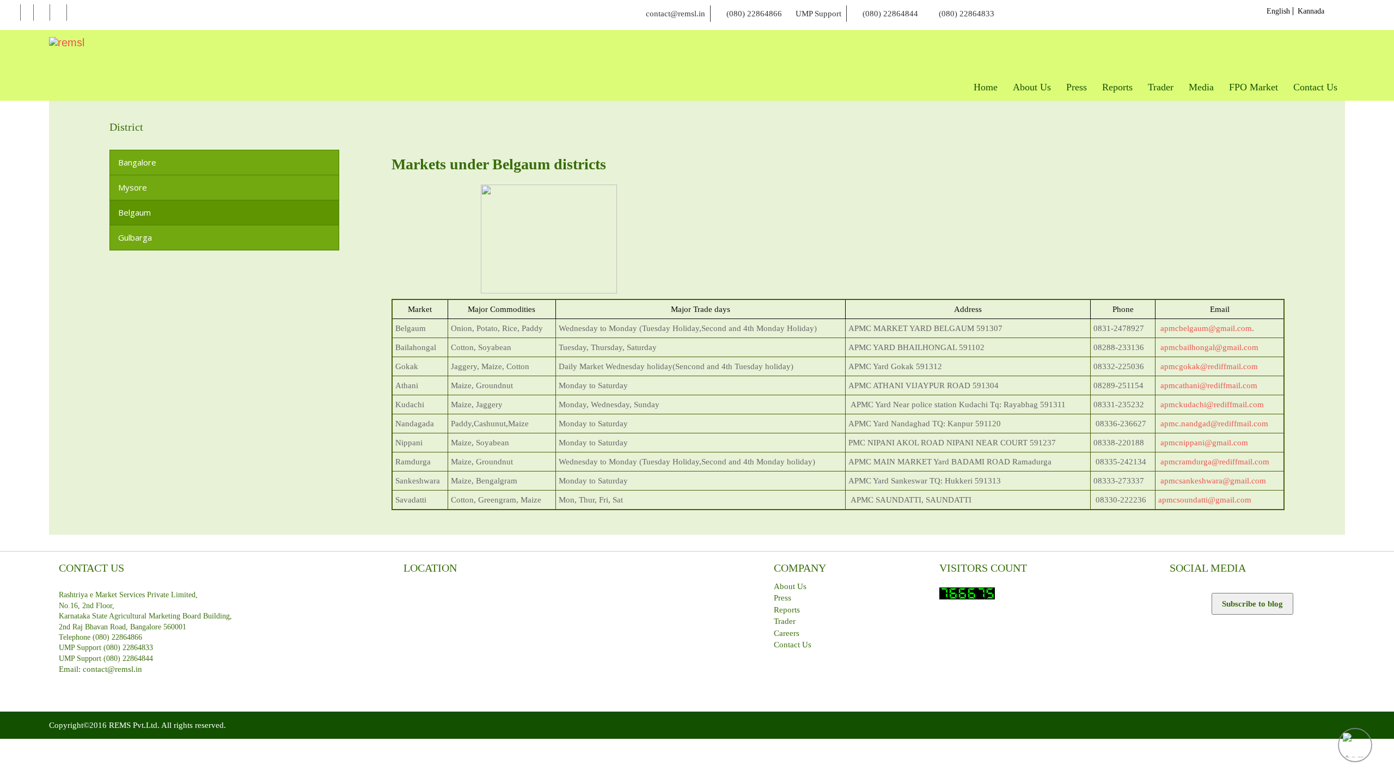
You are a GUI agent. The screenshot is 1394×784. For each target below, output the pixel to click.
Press (782, 597)
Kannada (1311, 11)
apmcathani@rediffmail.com (1208, 385)
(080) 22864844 (890, 13)
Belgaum (134, 212)
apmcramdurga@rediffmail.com (1214, 461)
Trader (785, 621)
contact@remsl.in (675, 13)
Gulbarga (135, 237)
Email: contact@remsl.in (100, 669)
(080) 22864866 (754, 13)
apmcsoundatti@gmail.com (1204, 499)
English (1278, 11)
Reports (787, 609)
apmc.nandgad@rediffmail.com (1214, 423)
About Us (790, 586)
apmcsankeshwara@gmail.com (1213, 480)
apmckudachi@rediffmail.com (1212, 404)
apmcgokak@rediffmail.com (1209, 366)
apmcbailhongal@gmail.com (1209, 347)
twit (41, 13)
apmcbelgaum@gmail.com (1206, 328)
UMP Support (818, 13)
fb (27, 13)
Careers (786, 633)
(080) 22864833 (966, 13)
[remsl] (66, 42)
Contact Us (792, 644)
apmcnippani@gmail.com (1204, 442)
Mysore (132, 187)
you (58, 13)
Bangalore (137, 162)
